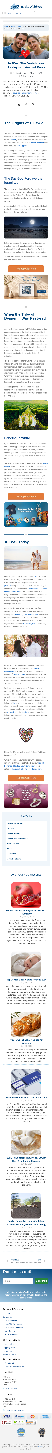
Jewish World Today (15, 823)
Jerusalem (11, 854)
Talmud (13, 140)
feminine (25, 712)
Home (6, 26)
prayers (7, 585)
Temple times (19, 674)
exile (36, 576)
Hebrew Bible (13, 844)
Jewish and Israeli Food (17, 839)
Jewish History (13, 833)
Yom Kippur (21, 146)
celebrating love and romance (26, 614)
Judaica (10, 828)
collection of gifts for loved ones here (26, 769)
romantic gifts (29, 623)
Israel (9, 849)
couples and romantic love (25, 93)
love (15, 703)
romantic (11, 712)
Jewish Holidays (16, 26)
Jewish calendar (37, 143)
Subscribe (41, 1280)
